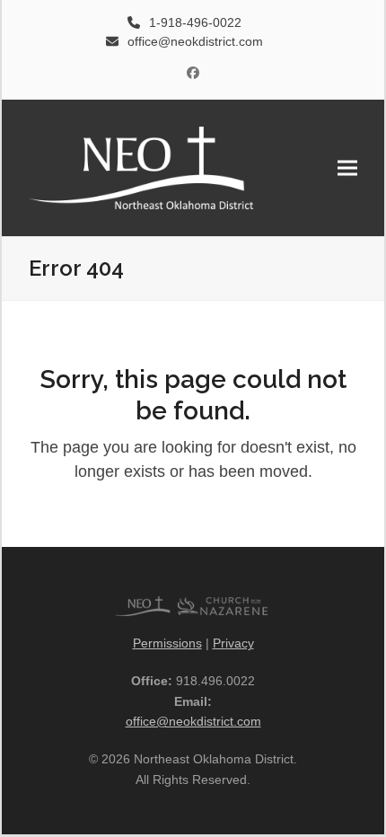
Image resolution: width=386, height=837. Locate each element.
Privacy (233, 643)
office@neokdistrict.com (193, 721)
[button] (347, 167)
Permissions (167, 643)
